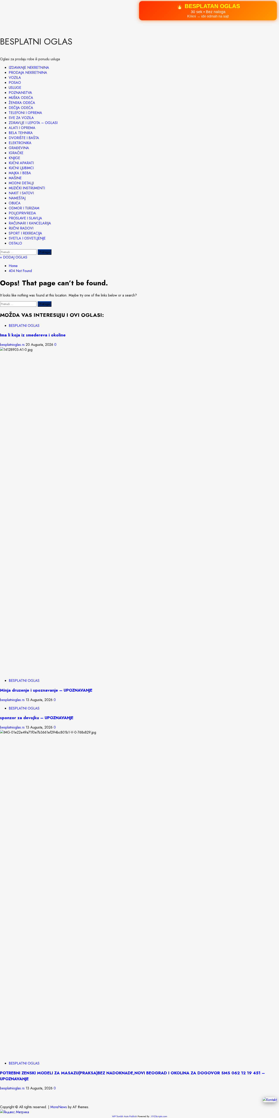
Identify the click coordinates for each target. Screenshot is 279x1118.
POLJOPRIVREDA (22, 213)
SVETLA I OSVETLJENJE (27, 238)
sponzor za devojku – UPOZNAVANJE (36, 718)
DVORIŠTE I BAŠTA (24, 137)
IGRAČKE (16, 152)
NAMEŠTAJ (17, 198)
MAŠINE (15, 178)
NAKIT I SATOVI (21, 193)
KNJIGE (14, 157)
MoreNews (58, 1106)
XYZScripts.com (159, 1116)
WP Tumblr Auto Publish (124, 1116)
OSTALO (15, 243)
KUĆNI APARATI (21, 162)
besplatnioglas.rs (13, 344)
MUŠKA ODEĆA (21, 97)
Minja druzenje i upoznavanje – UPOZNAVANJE (46, 690)
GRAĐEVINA (19, 147)
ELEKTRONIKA (20, 142)
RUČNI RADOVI (21, 228)
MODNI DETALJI (21, 183)
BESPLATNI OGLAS (36, 41)
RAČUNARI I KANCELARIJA (30, 223)
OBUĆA (14, 203)
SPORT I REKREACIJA (25, 233)
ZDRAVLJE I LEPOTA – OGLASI (33, 122)
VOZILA (15, 77)
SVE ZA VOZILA (21, 117)
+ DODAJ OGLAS (13, 257)
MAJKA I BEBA (20, 173)
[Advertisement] (131, 13)
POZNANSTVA (20, 92)
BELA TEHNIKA (21, 132)
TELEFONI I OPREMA (25, 112)
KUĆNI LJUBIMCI (21, 168)
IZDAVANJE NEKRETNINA (29, 67)
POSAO (15, 82)
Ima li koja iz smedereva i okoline (33, 335)
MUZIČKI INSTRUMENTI (27, 188)
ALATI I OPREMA (22, 127)
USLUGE (15, 87)
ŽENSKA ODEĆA (22, 102)
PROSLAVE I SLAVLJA (25, 218)
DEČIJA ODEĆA (21, 107)
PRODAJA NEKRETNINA (28, 72)
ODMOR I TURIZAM (24, 208)
